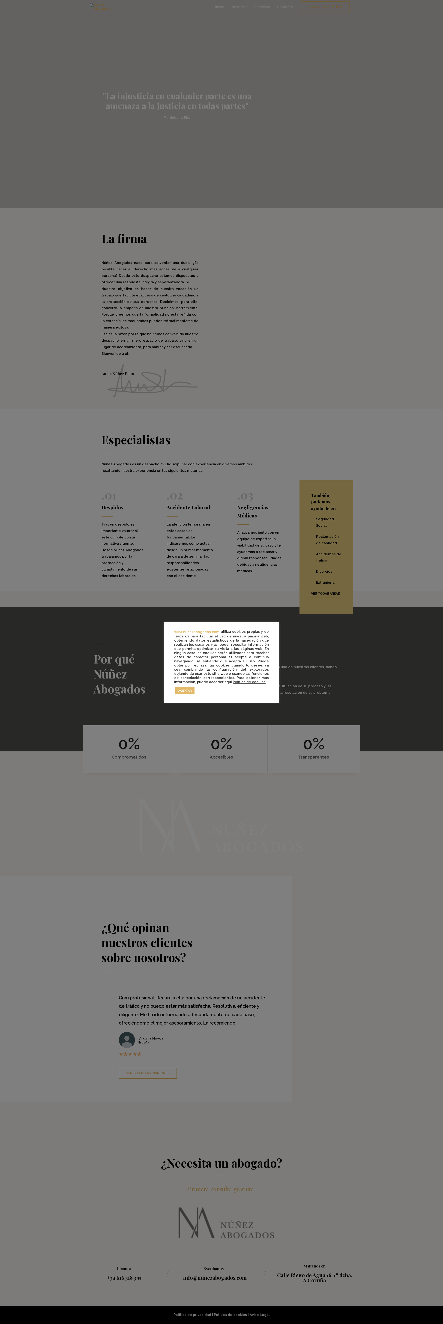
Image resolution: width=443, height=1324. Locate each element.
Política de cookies (249, 682)
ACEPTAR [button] (185, 690)
